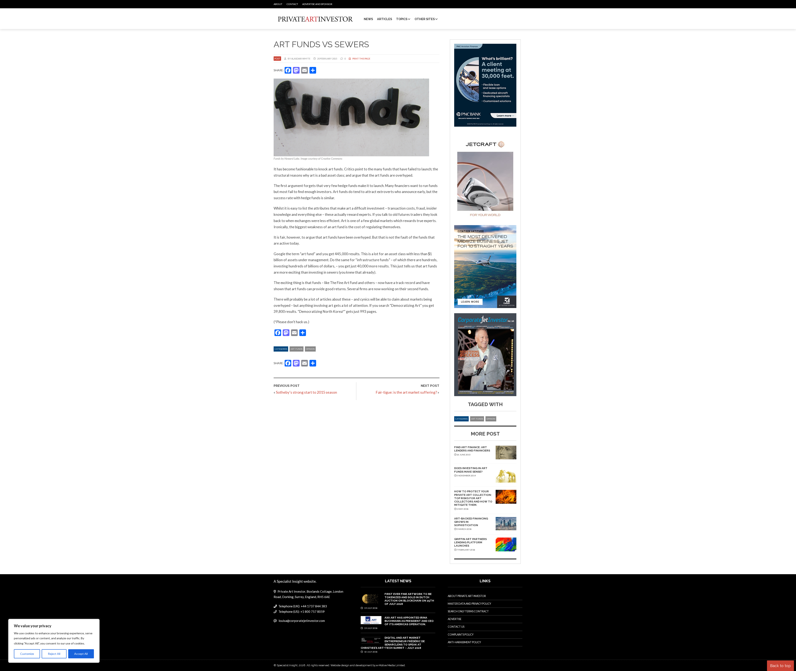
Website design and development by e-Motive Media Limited (367, 665)
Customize (27, 653)
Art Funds (296, 349)
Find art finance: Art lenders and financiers (472, 449)
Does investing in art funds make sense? (470, 470)
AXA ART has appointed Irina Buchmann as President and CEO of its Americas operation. (409, 621)
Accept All (81, 653)
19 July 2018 (370, 608)
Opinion (310, 349)
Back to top (780, 666)
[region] (54, 641)
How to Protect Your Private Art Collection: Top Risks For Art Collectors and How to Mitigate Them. (473, 498)
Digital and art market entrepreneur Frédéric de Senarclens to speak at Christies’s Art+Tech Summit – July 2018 (393, 642)
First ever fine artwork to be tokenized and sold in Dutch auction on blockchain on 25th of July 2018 (409, 599)
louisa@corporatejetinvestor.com (302, 620)
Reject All (54, 653)
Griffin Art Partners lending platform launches (470, 542)
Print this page (361, 58)
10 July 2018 (370, 651)
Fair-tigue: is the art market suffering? (406, 392)
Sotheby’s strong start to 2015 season (306, 392)
